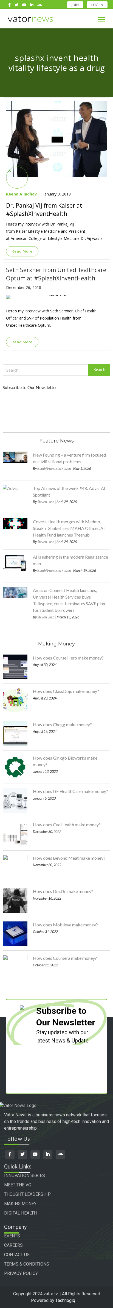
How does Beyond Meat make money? (69, 858)
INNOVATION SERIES (24, 1175)
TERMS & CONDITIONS (26, 1264)
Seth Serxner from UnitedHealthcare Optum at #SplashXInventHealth (56, 274)
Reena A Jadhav (21, 194)
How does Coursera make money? (65, 958)
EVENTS (12, 1236)
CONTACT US (17, 1254)
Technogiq (65, 1300)
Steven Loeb (45, 502)
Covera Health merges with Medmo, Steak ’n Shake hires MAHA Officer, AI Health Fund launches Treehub (69, 528)
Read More (22, 251)
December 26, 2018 (23, 287)
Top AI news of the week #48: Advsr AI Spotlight (69, 491)
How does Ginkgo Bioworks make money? (65, 761)
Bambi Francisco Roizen (54, 468)
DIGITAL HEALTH (20, 1213)
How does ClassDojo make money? (66, 691)
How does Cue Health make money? (67, 824)
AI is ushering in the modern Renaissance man (70, 560)
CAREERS (13, 1245)
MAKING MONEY (20, 1203)
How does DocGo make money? (63, 891)
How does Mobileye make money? (65, 924)
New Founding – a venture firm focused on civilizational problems (69, 458)
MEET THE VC (17, 1185)
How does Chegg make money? (62, 724)
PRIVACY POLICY (21, 1273)
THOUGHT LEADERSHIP (27, 1194)
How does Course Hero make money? (68, 657)
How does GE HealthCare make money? (70, 791)
